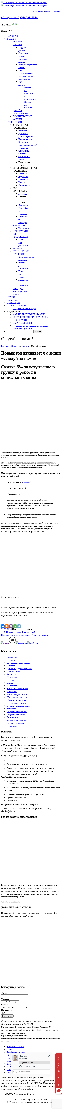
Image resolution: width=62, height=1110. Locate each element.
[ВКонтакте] (3, 626)
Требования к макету (17, 1052)
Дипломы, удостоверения (19, 668)
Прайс (10, 1049)
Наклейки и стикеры (17, 697)
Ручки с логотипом (16, 703)
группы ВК (26, 482)
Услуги (10, 1055)
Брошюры (12, 657)
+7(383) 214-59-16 (29, 17)
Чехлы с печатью (15, 723)
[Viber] (11, 626)
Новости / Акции (15, 1046)
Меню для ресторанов (18, 694)
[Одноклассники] (7, 626)
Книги (10, 682)
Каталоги (11, 680)
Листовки (12, 691)
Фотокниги (12, 717)
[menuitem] (12, 36)
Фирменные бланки (17, 711)
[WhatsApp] (15, 626)
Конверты (12, 685)
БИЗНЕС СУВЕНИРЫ (52, 11)
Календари (12, 677)
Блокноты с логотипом (18, 662)
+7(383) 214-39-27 (10, 17)
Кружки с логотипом (17, 688)
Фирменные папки (16, 714)
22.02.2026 (6, 629)
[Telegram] (19, 626)
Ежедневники (14, 671)
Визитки (11, 665)
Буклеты (11, 660)
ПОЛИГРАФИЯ (38, 11)
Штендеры (12, 726)
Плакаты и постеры (16, 700)
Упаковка (11, 708)
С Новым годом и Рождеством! (18, 632)
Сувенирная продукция (18, 705)
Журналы (11, 674)
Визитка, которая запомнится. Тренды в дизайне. (26, 635)
